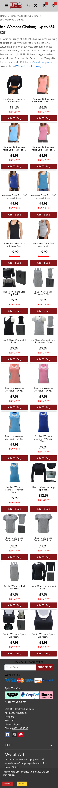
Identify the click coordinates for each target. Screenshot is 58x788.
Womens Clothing (21, 16)
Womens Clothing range (29, 66)
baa (36, 16)
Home (3, 16)
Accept (22, 783)
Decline (7, 783)
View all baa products (43, 62)
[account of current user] (6, 5)
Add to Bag (14, 118)
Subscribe (45, 667)
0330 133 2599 (20, 728)
